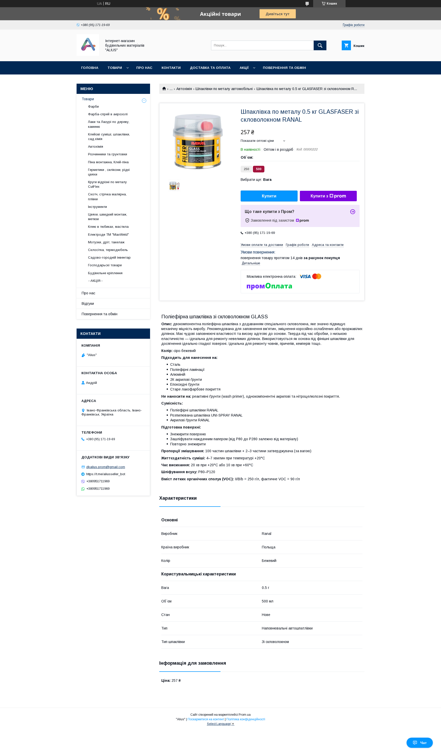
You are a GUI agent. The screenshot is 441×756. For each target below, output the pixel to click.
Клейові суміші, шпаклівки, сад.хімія (109, 136)
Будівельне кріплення (105, 273)
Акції (244, 68)
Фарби (93, 106)
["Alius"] (88, 55)
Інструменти (97, 207)
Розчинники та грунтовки (107, 154)
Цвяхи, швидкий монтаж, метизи (107, 216)
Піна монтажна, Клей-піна (108, 162)
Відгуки (88, 303)
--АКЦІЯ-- (95, 281)
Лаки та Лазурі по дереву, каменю (108, 124)
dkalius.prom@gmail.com (105, 467)
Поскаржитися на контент (206, 719)
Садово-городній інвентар (109, 257)
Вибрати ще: (256, 180)
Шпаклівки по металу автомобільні (224, 89)
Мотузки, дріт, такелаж (106, 242)
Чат (423, 743)
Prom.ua (245, 714)
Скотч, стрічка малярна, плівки (107, 196)
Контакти (171, 68)
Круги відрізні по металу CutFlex (107, 184)
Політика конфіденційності (245, 719)
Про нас (144, 68)
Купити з (319, 196)
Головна (89, 68)
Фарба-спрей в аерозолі (108, 114)
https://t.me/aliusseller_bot (105, 474)
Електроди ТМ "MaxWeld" (108, 234)
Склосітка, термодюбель (108, 250)
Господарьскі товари (105, 265)
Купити (269, 196)
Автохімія (184, 89)
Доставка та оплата (210, 68)
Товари (114, 68)
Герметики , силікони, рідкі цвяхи (109, 172)
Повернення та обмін (284, 68)
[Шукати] (320, 45)
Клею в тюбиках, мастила (108, 227)
